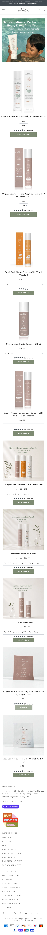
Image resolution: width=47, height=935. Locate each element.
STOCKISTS (7, 907)
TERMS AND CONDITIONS (14, 895)
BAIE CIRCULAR (9, 857)
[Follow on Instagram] (15, 913)
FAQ (4, 845)
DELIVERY (6, 841)
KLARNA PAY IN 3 (10, 899)
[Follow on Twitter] (9, 913)
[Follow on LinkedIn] (37, 913)
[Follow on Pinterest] (20, 913)
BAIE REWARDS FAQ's (12, 853)
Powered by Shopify (27, 921)
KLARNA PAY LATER (11, 903)
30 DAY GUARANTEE (11, 865)
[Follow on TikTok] (32, 913)
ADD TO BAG (23, 134)
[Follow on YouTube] (26, 913)
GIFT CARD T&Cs (9, 883)
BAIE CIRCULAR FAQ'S (12, 861)
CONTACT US (8, 837)
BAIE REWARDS (9, 849)
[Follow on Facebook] (3, 913)
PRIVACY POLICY (9, 891)
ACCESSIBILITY (9, 879)
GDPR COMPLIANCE (11, 887)
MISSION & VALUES (10, 875)
